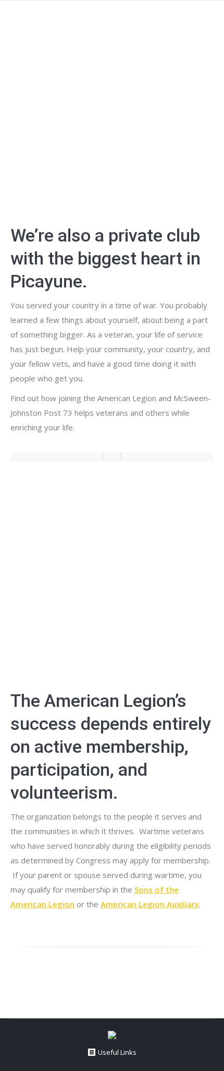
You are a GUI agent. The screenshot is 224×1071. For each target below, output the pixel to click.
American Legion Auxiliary (150, 904)
